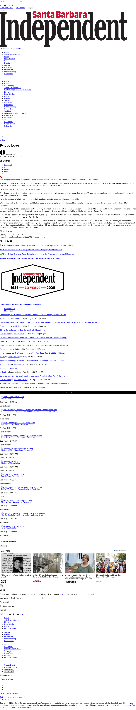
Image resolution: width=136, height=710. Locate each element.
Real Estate (8, 69)
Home (6, 81)
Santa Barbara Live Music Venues (17, 90)
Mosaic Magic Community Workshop (16, 502)
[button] (16, 568)
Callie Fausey (18, 318)
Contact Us (8, 122)
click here (121, 705)
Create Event (9, 124)
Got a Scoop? (15, 49)
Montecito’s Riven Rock (9, 368)
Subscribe (5, 49)
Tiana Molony (13, 357)
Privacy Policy (5, 699)
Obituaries (8, 67)
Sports (7, 65)
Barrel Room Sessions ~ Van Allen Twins (17, 424)
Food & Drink (9, 59)
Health (3, 387)
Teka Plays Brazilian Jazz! (11, 528)
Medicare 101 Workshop (10, 463)
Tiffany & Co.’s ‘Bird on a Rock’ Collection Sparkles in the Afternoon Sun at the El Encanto (30, 258)
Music (2, 357)
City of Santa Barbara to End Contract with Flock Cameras (23, 330)
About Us (8, 119)
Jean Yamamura (20, 380)
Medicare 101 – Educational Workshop (16, 450)
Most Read (8, 311)
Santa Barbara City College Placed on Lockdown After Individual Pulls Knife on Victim (34, 376)
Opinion (7, 61)
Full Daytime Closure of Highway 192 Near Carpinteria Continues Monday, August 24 (34, 345)
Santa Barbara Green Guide (15, 113)
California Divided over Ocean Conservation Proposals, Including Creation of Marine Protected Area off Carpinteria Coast (49, 322)
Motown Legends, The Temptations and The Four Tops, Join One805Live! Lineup (32, 353)
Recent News (9, 309)
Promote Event (10, 628)
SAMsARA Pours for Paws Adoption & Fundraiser (20, 489)
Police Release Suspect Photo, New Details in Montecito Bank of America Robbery (33, 338)
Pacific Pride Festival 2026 (12, 398)
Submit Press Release (12, 649)
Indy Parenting (10, 71)
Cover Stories (9, 109)
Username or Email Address (11, 598)
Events (7, 63)
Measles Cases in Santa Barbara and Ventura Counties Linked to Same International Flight (36, 383)
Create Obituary (10, 667)
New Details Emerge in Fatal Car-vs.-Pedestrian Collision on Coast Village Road (32, 361)
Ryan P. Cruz (19, 334)
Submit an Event (6, 8)
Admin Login (9, 671)
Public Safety (5, 334)
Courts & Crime (6, 341)
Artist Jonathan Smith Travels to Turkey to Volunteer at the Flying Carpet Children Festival (31, 250)
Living (6, 57)
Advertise (8, 117)
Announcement (6, 349)
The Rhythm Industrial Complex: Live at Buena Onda (22, 515)
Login (30, 8)
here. (21, 614)
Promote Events (10, 657)
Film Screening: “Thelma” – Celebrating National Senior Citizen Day (28, 411)
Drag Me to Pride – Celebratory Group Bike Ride (20, 437)
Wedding (7, 111)
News (6, 52)
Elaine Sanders (21, 341)
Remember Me (8, 606)
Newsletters (20, 8)
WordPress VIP (26, 707)
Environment (5, 318)
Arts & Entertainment (12, 54)
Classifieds (8, 74)
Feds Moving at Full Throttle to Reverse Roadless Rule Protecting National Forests (33, 315)
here (61, 594)
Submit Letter (9, 669)
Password (4, 602)
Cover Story (9, 641)
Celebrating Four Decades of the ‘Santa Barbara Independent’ (21, 304)
